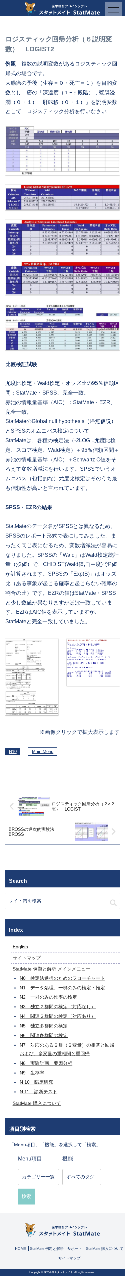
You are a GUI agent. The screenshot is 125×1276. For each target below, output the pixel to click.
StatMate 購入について (37, 1103)
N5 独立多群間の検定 (44, 1025)
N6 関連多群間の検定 (44, 1035)
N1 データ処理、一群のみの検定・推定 (62, 987)
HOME (20, 1249)
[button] (113, 903)
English (20, 946)
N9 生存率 (32, 1072)
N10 (13, 751)
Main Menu (42, 751)
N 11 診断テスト (38, 1091)
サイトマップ (27, 958)
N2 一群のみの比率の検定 (48, 997)
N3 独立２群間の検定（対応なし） (58, 1006)
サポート (74, 1249)
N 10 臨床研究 (36, 1082)
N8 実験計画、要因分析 (46, 1063)
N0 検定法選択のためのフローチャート (62, 978)
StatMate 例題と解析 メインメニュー (51, 968)
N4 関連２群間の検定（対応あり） (58, 1016)
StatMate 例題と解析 (47, 1249)
